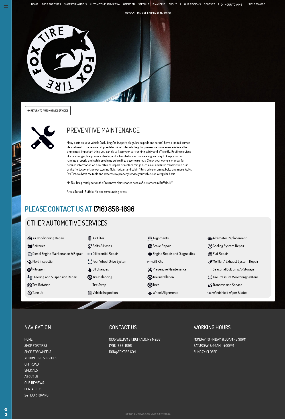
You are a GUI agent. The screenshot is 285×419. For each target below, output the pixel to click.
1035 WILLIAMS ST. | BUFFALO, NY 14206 (148, 13)
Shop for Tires (35, 345)
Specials (31, 370)
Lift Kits (158, 261)
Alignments (161, 238)
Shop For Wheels (37, 352)
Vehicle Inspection (105, 292)
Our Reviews (34, 382)
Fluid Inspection (43, 261)
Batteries (39, 246)
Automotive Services (40, 358)
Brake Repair (162, 246)
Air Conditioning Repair (48, 238)
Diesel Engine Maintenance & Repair (58, 253)
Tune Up (38, 292)
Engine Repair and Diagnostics (174, 253)
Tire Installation (163, 277)
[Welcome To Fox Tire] (61, 59)
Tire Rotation (41, 285)
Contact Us (32, 389)
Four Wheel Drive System (110, 261)
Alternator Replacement (230, 238)
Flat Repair (220, 253)
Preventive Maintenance (170, 269)
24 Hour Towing (36, 395)
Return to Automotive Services (49, 110)
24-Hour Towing (231, 4)
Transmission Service (227, 285)
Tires (156, 285)
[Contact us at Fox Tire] (244, 3)
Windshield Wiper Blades (230, 292)
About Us (31, 376)
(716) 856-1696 (114, 208)
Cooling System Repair (228, 246)
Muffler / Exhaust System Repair (235, 261)
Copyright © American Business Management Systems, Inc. (148, 414)
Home (28, 339)
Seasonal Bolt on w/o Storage (233, 269)
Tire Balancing (102, 277)
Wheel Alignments (165, 292)
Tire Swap (99, 285)
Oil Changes (101, 269)
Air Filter (98, 238)
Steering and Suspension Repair (55, 277)
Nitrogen (39, 269)
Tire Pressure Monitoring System (235, 277)
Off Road (31, 364)
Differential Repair (105, 253)
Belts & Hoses (102, 246)
